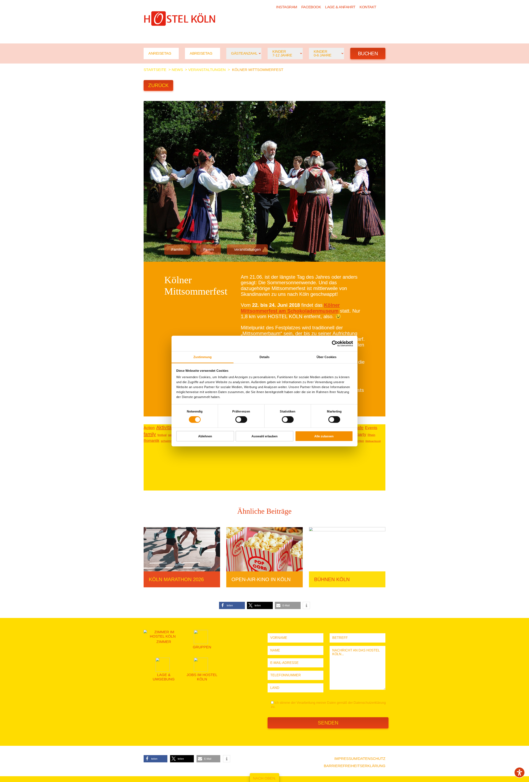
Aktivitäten (167, 427)
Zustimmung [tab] (202, 357)
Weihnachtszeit (373, 441)
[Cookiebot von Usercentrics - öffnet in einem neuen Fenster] (335, 343)
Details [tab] (265, 357)
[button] (232, 605)
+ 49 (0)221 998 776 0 (166, 32)
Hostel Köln (268, 20)
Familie (177, 249)
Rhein (371, 435)
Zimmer (300, 20)
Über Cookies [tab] (326, 357)
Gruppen (328, 20)
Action (149, 428)
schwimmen (168, 441)
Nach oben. (264, 778)
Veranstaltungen (207, 70)
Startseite (155, 70)
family (150, 434)
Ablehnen (205, 436)
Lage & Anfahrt (340, 7)
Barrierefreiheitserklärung (354, 766)
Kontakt (368, 7)
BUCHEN (375, 20)
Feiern (208, 249)
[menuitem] (382, 7)
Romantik (151, 441)
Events (371, 428)
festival (162, 435)
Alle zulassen (324, 436)
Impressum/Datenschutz (359, 759)
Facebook (311, 7)
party (361, 434)
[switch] (241, 419)
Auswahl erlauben (264, 436)
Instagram (286, 7)
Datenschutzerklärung (370, 702)
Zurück (158, 85)
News (352, 20)
